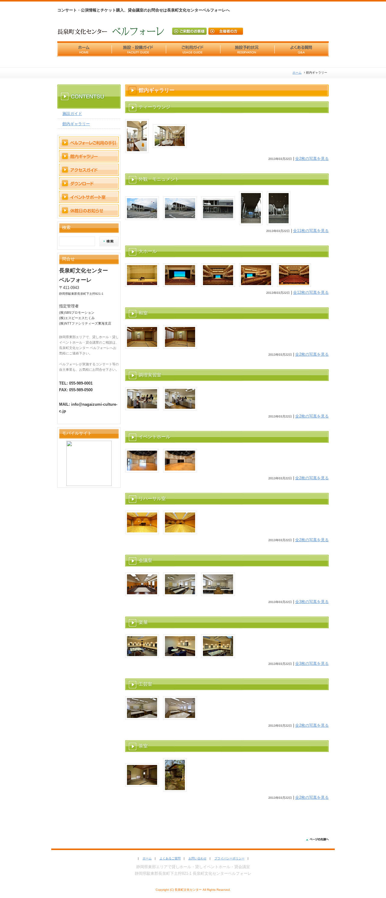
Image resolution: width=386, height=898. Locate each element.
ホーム (297, 72)
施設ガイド (72, 113)
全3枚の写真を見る (312, 601)
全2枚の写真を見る (312, 158)
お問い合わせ (197, 858)
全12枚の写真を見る (311, 292)
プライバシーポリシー (229, 858)
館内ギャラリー (76, 124)
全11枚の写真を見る (311, 230)
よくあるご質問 (170, 858)
